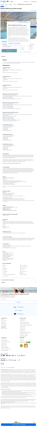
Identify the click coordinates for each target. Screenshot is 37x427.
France (6, 4)
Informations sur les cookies (24, 333)
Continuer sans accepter (23, 22)
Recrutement (3, 322)
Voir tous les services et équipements (25, 51)
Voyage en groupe (3, 323)
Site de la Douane (22, 320)
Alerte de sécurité (22, 330)
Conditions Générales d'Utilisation (25, 323)
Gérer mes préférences (23, 336)
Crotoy (15, 4)
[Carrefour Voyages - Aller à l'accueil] (5, 2)
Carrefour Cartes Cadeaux (5, 347)
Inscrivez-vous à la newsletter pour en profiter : (7, 297)
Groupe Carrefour (3, 338)
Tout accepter (17, 43)
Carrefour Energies (4, 344)
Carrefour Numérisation (4, 350)
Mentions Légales (22, 329)
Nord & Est (10, 4)
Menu (12, 1)
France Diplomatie (22, 319)
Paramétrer (11, 43)
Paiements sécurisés (23, 326)
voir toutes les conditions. (11, 367)
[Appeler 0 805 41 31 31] (28, 342)
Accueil (3, 4)
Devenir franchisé (3, 320)
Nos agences (21, 338)
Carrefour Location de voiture (5, 341)
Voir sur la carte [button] (11, 10)
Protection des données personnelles (25, 332)
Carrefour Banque (3, 343)
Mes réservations (22, 340)
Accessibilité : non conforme (24, 335)
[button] (9, 50)
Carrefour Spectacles (4, 340)
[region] (18, 33)
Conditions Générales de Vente (24, 322)
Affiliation (2, 319)
